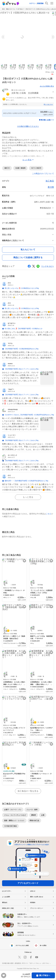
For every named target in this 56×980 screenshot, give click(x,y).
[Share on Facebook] (29, 266)
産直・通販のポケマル (8, 9)
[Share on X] (33, 266)
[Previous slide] (3, 37)
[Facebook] (31, 957)
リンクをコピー (47, 266)
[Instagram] (25, 957)
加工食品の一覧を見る (28, 791)
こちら (48, 514)
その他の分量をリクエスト (28, 126)
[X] (19, 957)
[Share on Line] (38, 266)
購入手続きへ (44, 975)
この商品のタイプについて (43, 173)
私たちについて (28, 249)
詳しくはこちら (48, 104)
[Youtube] (36, 957)
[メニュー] (52, 3)
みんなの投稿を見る (47, 86)
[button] (28, 92)
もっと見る (28, 497)
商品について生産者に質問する (28, 257)
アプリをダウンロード (28, 883)
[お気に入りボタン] (24, 560)
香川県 (51, 187)
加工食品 (20, 9)
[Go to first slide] (52, 37)
